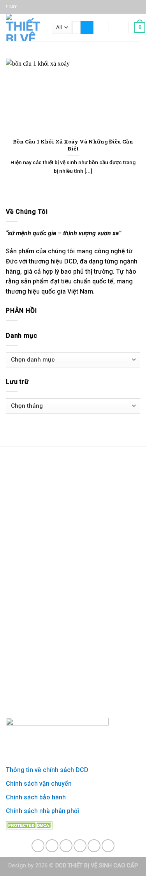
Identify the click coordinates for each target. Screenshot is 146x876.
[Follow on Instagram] (52, 845)
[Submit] (87, 27)
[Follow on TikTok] (66, 845)
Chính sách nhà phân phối (42, 811)
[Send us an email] (80, 845)
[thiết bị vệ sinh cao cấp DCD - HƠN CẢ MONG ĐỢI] (23, 27)
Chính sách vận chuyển (39, 783)
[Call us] (94, 845)
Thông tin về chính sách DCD (47, 770)
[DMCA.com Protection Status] (29, 824)
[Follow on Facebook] (38, 845)
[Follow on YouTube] (108, 845)
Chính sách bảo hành (36, 797)
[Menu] (98, 27)
